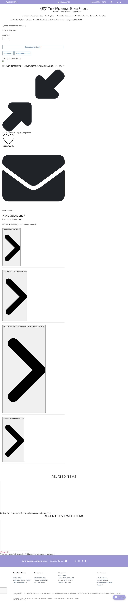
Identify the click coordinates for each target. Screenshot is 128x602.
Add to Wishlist (8, 146)
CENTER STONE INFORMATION (15, 271)
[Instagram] (79, 561)
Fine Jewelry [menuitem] (69, 16)
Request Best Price (23, 53)
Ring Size (5, 35)
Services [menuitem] (85, 16)
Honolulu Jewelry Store (17, 20)
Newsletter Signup (56, 561)
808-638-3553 (104, 580)
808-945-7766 (15, 219)
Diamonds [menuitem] (60, 16)
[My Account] (121, 2)
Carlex (29, 20)
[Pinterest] (83, 561)
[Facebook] (76, 561)
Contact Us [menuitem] (94, 16)
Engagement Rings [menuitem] (37, 16)
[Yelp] (86, 561)
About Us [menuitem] (78, 16)
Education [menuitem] (102, 16)
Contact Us (8, 53)
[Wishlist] (117, 2)
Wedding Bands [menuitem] (50, 16)
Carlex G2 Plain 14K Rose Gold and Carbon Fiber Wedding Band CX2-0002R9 (57, 20)
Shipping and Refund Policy (13, 418)
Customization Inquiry (33, 47)
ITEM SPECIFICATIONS (11, 229)
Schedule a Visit (65, 2)
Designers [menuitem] (25, 16)
